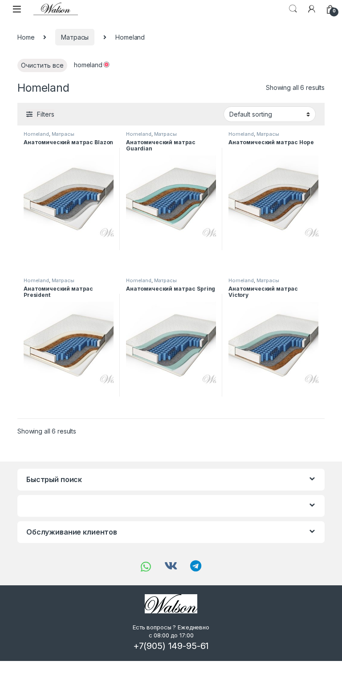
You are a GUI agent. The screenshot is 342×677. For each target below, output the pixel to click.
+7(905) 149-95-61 (171, 646)
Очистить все (42, 65)
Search (293, 9)
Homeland (36, 134)
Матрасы (75, 37)
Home (25, 37)
